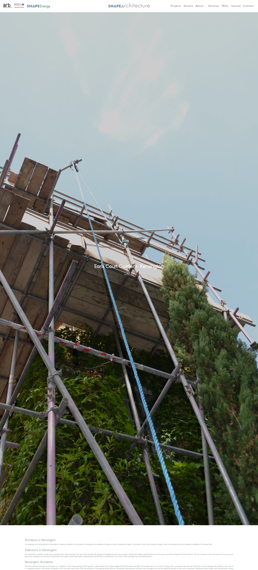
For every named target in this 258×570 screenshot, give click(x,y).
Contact (248, 6)
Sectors (188, 6)
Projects (176, 6)
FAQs (225, 6)
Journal (236, 6)
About (200, 6)
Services (213, 6)
